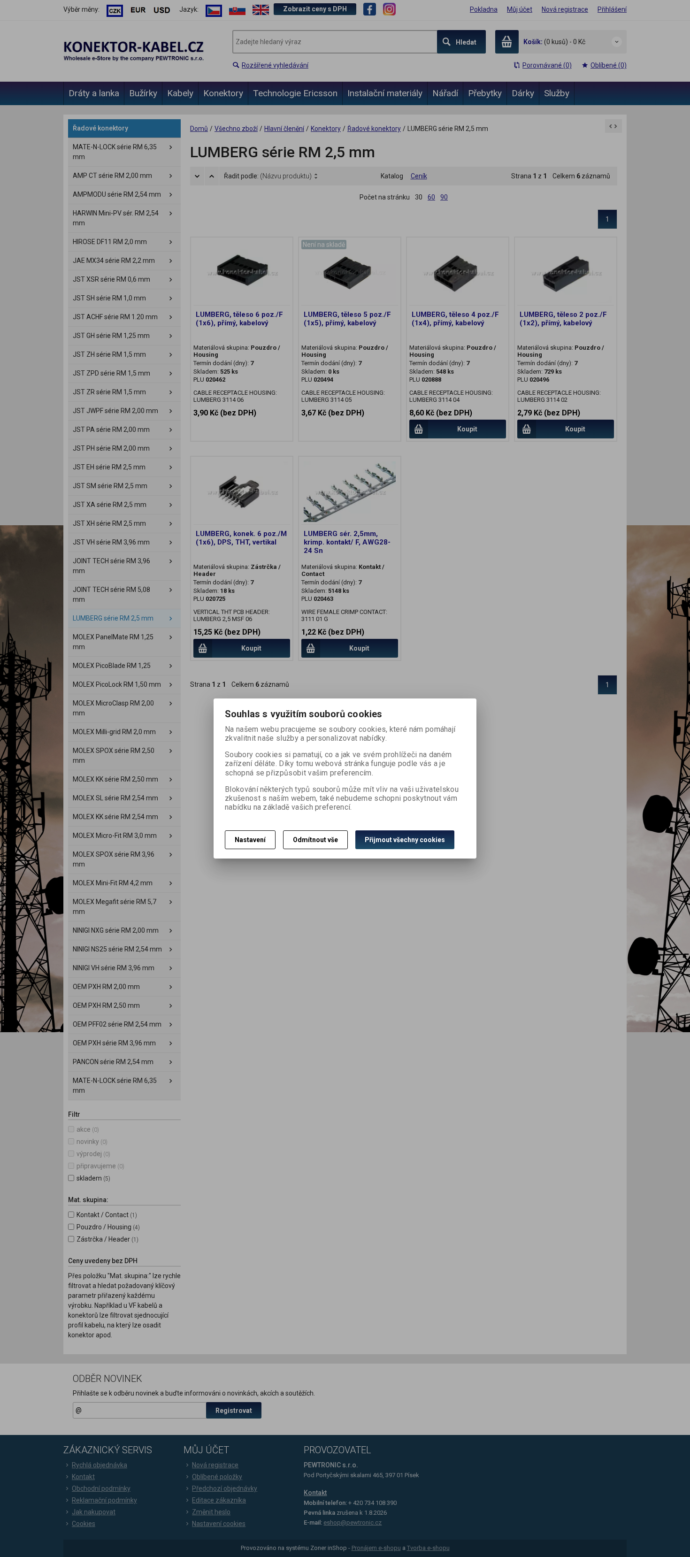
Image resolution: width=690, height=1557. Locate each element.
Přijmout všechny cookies (405, 840)
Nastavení (250, 840)
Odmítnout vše (315, 840)
